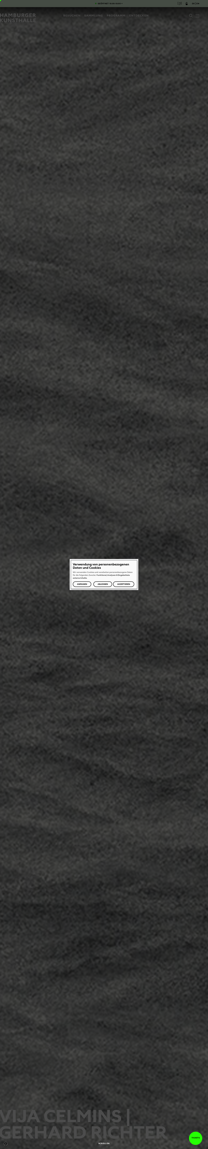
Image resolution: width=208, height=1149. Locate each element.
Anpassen (82, 584)
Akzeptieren (123, 584)
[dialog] (104, 574)
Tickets (196, 1137)
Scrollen (104, 1143)
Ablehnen (103, 584)
